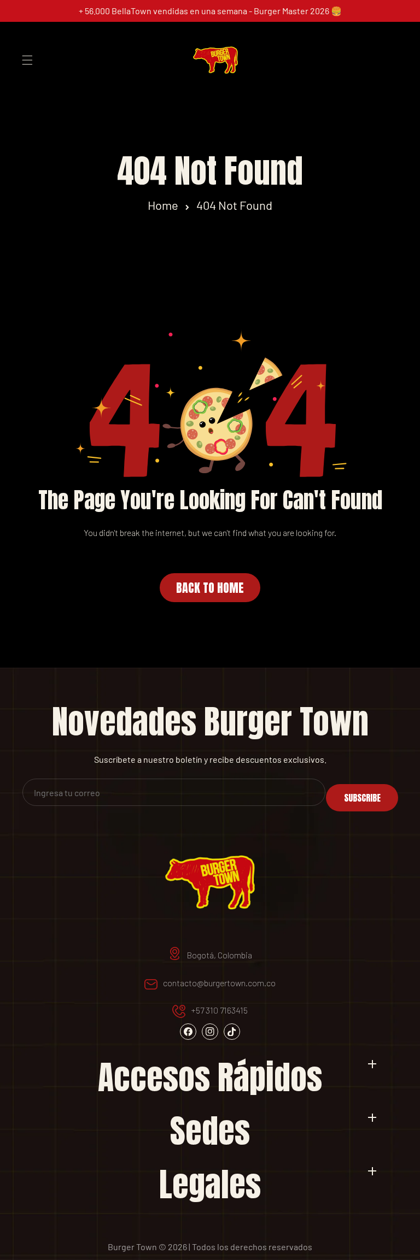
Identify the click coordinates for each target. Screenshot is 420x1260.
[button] (27, 60)
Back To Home (210, 588)
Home (163, 205)
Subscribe (362, 797)
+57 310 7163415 (219, 1010)
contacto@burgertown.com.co (219, 983)
